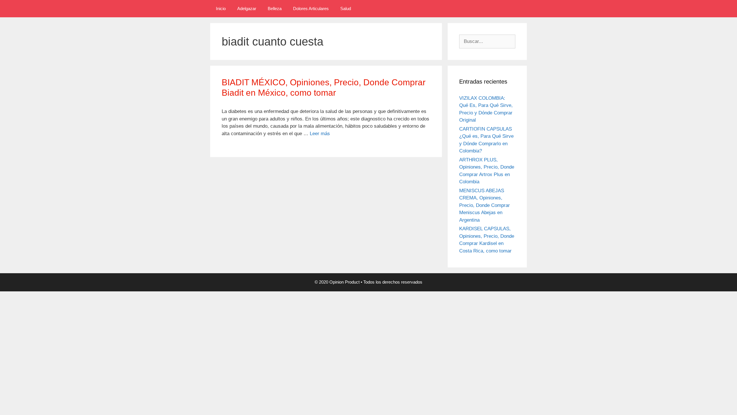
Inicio (221, 8)
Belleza (275, 8)
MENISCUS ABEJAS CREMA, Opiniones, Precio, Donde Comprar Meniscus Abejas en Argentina (484, 205)
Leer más (320, 133)
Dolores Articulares (311, 8)
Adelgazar (246, 8)
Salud (345, 8)
